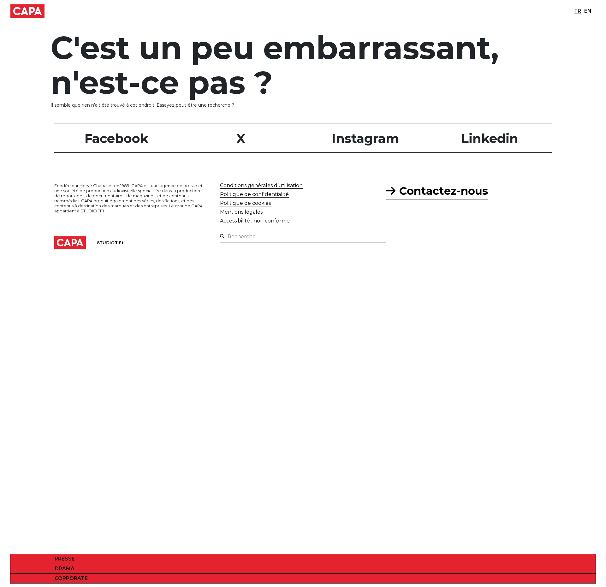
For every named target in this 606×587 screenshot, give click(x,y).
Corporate (71, 578)
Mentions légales (241, 212)
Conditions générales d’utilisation (261, 185)
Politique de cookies (245, 203)
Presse (65, 559)
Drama (64, 569)
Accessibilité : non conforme (255, 221)
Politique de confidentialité (254, 194)
